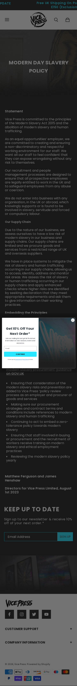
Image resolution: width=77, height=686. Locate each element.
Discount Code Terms (18, 359)
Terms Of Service (25, 359)
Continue (20, 354)
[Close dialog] (72, 320)
